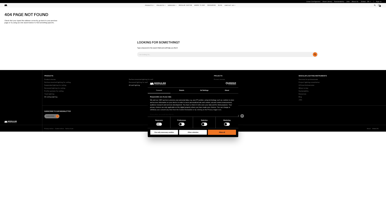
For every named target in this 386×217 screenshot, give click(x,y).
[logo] (6, 5)
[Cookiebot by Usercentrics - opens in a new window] (227, 83)
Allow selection (193, 132)
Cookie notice (59, 128)
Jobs (348, 1)
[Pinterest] (242, 116)
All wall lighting (134, 85)
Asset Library (327, 1)
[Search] (374, 5)
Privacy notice (48, 128)
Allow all (222, 132)
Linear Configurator (313, 1)
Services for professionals (308, 79)
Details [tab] (181, 90)
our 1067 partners (162, 100)
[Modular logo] (11, 122)
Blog (300, 97)
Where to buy (303, 88)
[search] (315, 54)
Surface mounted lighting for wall (141, 79)
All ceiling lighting (50, 97)
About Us (355, 1)
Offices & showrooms (306, 85)
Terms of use (69, 128)
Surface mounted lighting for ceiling (57, 82)
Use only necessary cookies (164, 132)
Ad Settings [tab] (204, 90)
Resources (302, 94)
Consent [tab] (159, 90)
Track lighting (49, 94)
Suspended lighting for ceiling (55, 85)
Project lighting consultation (309, 82)
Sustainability (339, 1)
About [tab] (227, 90)
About (369, 128)
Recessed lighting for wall (138, 82)
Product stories (50, 79)
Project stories (219, 79)
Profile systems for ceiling (54, 91)
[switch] (182, 124)
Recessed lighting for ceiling (54, 88)
